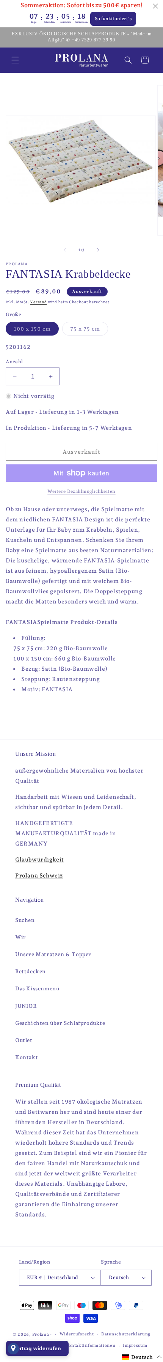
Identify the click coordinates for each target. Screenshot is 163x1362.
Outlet (24, 1040)
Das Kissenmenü (37, 988)
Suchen (25, 920)
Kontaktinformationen (91, 1345)
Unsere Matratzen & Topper (53, 954)
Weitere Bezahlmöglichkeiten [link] (81, 491)
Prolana (40, 1334)
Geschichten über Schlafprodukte (60, 1023)
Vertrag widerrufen (37, 1348)
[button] (15, 60)
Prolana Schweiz (39, 875)
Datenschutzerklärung (125, 1334)
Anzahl (14, 361)
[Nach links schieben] (64, 249)
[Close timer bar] (155, 6)
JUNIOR (26, 1006)
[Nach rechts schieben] (98, 249)
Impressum (135, 1345)
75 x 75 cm (89, 330)
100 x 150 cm (36, 330)
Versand (38, 302)
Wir (20, 937)
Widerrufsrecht (77, 1334)
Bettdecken (30, 971)
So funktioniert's (113, 18)
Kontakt (26, 1057)
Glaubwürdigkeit (39, 859)
